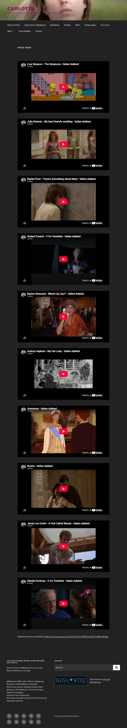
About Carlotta (13, 25)
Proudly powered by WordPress (66, 716)
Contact (38, 31)
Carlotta (21, 8)
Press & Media (25, 31)
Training (67, 25)
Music (9, 31)
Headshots (54, 25)
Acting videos (90, 25)
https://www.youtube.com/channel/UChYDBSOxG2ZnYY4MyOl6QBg (76, 636)
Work (77, 25)
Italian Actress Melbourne (35, 25)
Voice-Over (105, 25)
